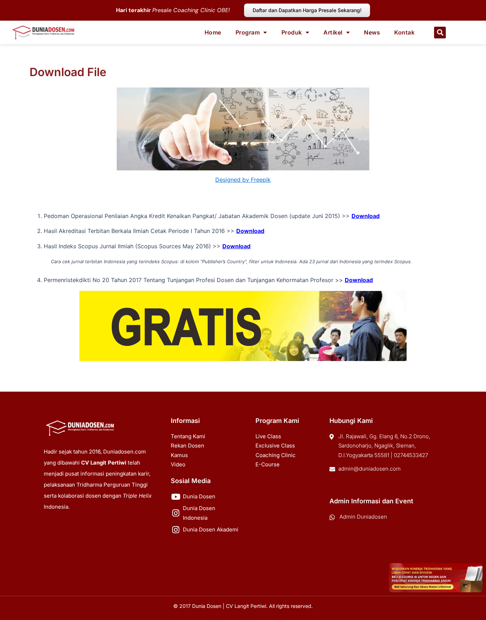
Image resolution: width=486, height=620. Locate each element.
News (372, 32)
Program (248, 32)
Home (213, 32)
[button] (440, 32)
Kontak (404, 32)
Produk (291, 32)
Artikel (333, 32)
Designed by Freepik (243, 179)
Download (366, 215)
